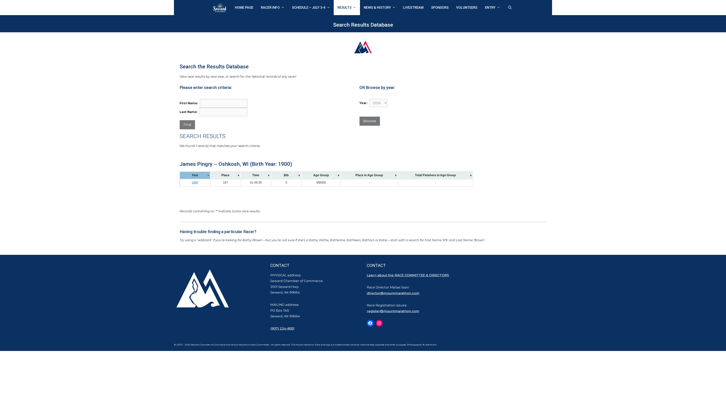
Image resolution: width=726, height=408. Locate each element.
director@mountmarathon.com (393, 293)
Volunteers (466, 7)
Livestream (413, 7)
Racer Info (270, 7)
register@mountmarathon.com (393, 311)
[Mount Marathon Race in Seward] (220, 7)
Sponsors (440, 7)
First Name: (189, 103)
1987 (195, 182)
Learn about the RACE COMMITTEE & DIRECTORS (408, 275)
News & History (377, 7)
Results (344, 7)
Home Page (244, 7)
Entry (490, 7)
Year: (363, 103)
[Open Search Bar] (510, 7)
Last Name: (189, 112)
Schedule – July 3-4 (308, 7)
